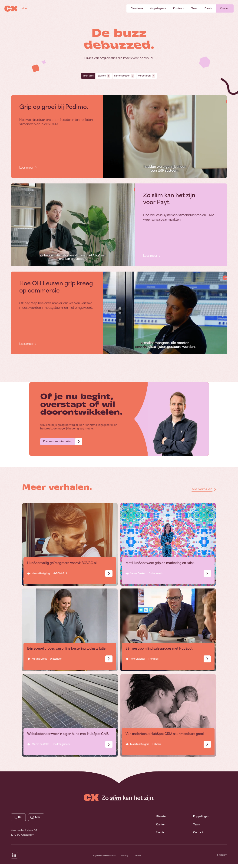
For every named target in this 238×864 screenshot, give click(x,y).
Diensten (161, 816)
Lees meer (26, 167)
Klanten (160, 824)
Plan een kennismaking (57, 441)
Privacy (124, 855)
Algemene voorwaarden (104, 855)
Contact (198, 832)
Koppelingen (201, 816)
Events (160, 832)
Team (196, 824)
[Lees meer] (165, 136)
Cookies (137, 855)
